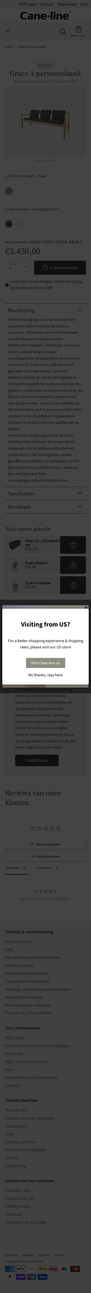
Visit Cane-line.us (45, 663)
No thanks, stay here (45, 675)
